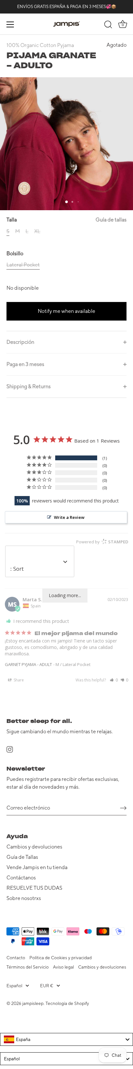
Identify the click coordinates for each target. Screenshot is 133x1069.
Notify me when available (66, 311)
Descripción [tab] (20, 342)
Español (14, 985)
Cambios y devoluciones (34, 847)
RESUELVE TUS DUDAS (34, 888)
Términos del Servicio (27, 967)
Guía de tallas (111, 220)
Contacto (15, 957)
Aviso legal (63, 967)
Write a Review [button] (69, 517)
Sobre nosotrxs (23, 898)
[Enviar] (123, 807)
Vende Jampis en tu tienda (36, 867)
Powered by (102, 542)
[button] (114, 680)
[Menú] (10, 24)
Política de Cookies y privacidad (60, 957)
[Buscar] (108, 25)
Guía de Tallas (22, 857)
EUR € (46, 985)
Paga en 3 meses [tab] (25, 364)
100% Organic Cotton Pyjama (40, 45)
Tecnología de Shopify (67, 1003)
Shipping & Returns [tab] (28, 386)
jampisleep (33, 1003)
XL (37, 231)
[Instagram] (9, 749)
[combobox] (66, 1039)
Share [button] (18, 680)
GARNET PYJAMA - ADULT (28, 664)
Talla (66, 220)
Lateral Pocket (23, 265)
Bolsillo (14, 253)
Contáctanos (21, 878)
